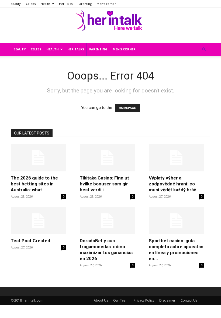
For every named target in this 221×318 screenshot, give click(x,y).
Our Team (121, 300)
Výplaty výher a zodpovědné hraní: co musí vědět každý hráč (172, 183)
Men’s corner (106, 4)
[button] (203, 49)
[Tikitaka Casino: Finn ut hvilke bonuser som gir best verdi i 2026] (107, 157)
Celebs (31, 4)
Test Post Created (30, 240)
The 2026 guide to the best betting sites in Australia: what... (34, 183)
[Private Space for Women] (110, 20)
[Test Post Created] (38, 220)
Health (45, 4)
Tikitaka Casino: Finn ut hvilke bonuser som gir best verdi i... (104, 183)
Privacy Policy (144, 300)
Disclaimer (167, 300)
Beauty (16, 4)
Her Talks (65, 4)
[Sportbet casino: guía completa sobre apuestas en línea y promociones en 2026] (176, 220)
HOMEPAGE (127, 108)
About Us (101, 300)
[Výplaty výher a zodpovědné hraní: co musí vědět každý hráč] (176, 157)
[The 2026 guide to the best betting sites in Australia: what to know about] (38, 157)
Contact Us (189, 300)
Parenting (85, 4)
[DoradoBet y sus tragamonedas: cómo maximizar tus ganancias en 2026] (107, 220)
